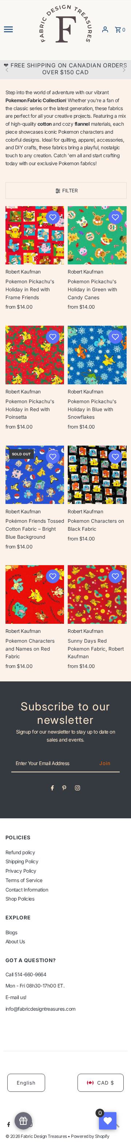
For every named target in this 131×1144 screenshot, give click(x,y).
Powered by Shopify (90, 1136)
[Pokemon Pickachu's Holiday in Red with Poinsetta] (34, 355)
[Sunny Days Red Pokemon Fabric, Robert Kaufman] (97, 594)
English (26, 1083)
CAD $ (105, 1083)
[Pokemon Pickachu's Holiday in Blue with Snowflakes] (97, 355)
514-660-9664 (30, 974)
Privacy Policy (20, 871)
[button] (53, 217)
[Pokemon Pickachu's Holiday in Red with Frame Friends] (34, 235)
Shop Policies (20, 899)
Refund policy (20, 852)
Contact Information (26, 890)
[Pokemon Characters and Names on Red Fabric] (34, 594)
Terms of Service (24, 880)
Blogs (11, 932)
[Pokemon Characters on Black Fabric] (97, 475)
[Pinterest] (64, 789)
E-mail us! (16, 997)
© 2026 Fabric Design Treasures (36, 1136)
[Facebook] (52, 789)
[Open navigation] (18, 29)
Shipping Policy (22, 861)
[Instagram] (77, 789)
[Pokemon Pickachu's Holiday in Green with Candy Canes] (97, 235)
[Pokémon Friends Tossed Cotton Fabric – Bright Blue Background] (34, 475)
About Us (15, 941)
